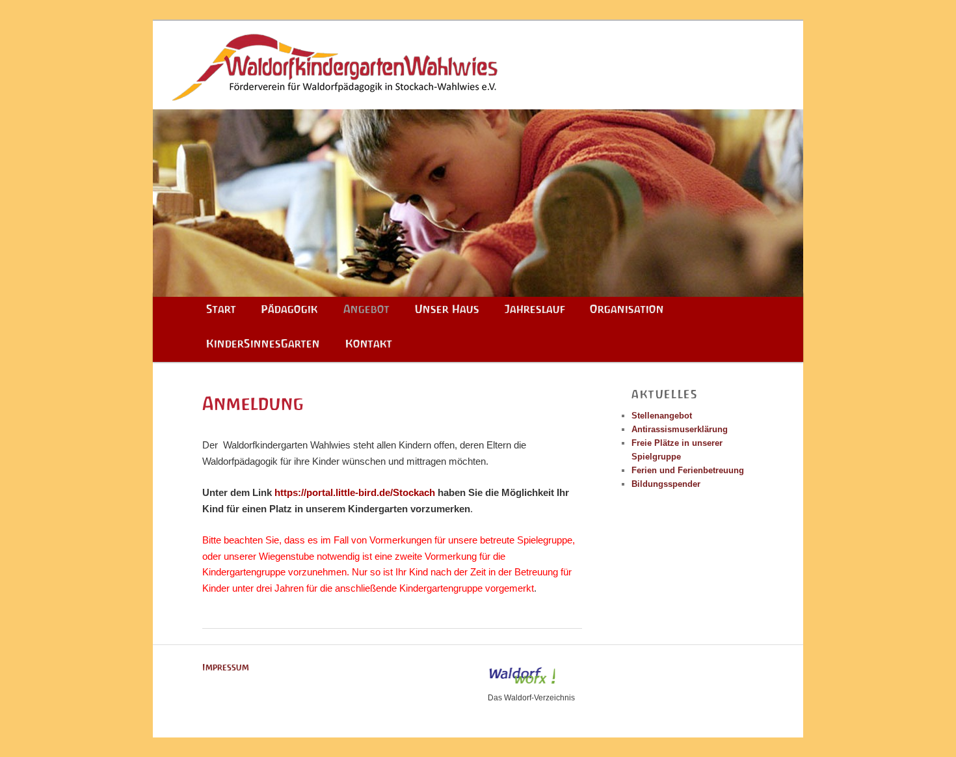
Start (221, 309)
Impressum (225, 667)
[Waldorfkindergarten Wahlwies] (478, 61)
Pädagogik (289, 309)
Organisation (627, 309)
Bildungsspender (665, 484)
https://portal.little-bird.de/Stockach (354, 492)
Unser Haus (447, 309)
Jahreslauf (535, 309)
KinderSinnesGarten (263, 343)
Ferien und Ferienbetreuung (687, 470)
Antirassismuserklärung (679, 429)
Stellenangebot (661, 415)
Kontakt (368, 343)
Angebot (366, 309)
